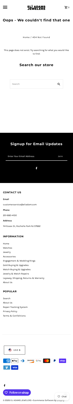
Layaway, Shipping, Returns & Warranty (23, 278)
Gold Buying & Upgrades (16, 265)
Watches (7, 247)
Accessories (9, 256)
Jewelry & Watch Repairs (16, 273)
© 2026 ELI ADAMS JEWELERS (17, 400)
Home (26, 37)
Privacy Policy (10, 311)
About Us (7, 282)
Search (6, 298)
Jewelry (7, 252)
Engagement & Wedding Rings (19, 260)
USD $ (17, 350)
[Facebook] (36, 169)
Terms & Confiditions (14, 315)
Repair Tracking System (15, 307)
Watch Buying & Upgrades (17, 269)
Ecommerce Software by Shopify (48, 400)
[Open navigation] (13, 7)
